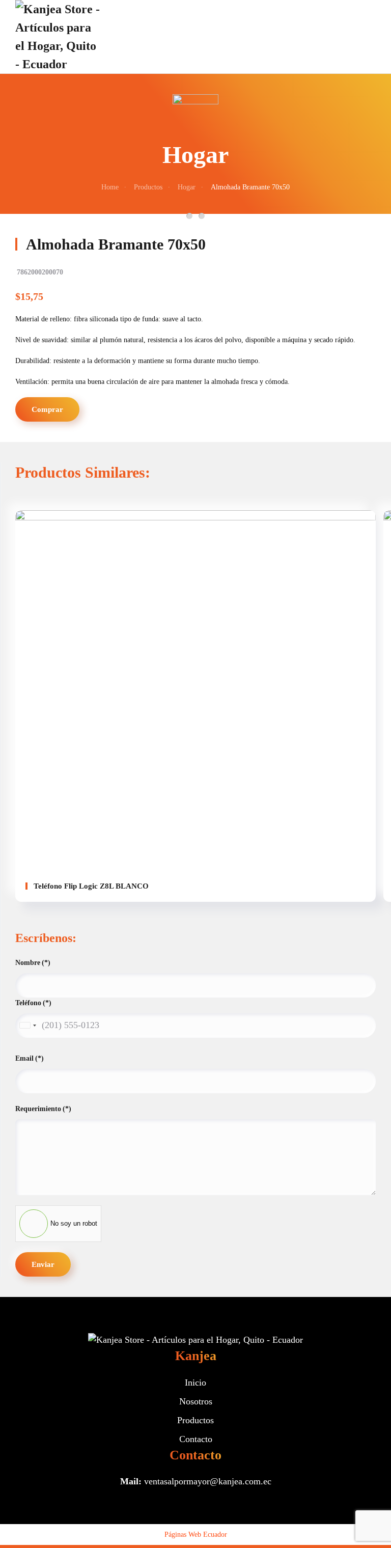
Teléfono (33, 1003)
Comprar (47, 409)
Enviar (43, 1264)
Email (29, 1058)
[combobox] (27, 1025)
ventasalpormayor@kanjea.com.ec (207, 1481)
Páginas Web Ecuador (195, 1534)
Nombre (32, 962)
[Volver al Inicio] (58, 36)
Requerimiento (43, 1109)
